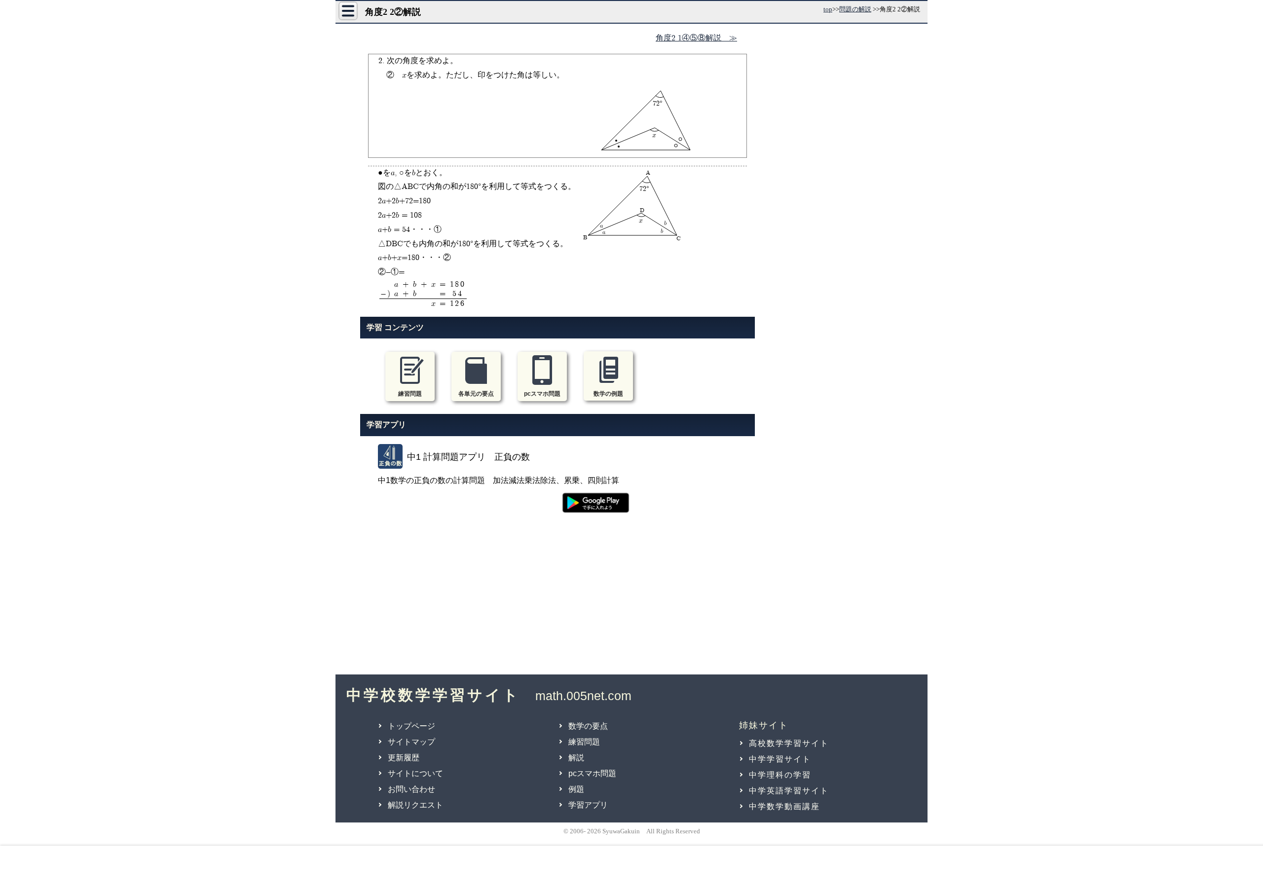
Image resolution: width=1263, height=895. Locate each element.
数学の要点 (588, 726)
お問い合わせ (411, 789)
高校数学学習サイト (789, 743)
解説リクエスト (415, 805)
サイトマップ (411, 742)
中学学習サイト (780, 759)
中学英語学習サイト (789, 790)
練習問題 (584, 742)
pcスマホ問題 (592, 773)
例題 (576, 789)
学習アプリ (588, 805)
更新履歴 (403, 757)
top (827, 9)
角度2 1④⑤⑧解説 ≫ (696, 38)
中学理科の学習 (780, 775)
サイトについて (415, 773)
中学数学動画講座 (784, 806)
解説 (576, 757)
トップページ (411, 726)
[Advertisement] (557, 599)
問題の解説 (855, 9)
